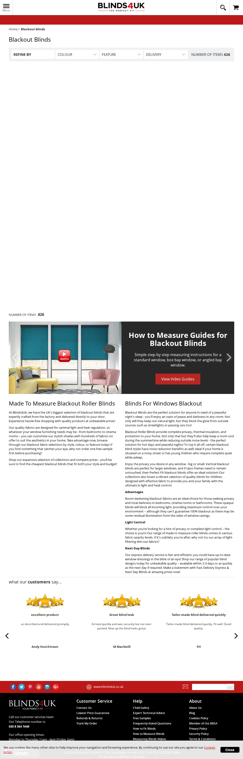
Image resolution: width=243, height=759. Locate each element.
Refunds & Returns (89, 718)
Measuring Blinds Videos (149, 739)
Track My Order (86, 723)
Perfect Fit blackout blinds (168, 472)
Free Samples (142, 718)
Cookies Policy (198, 718)
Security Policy (199, 734)
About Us (195, 708)
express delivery (142, 555)
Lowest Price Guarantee (92, 713)
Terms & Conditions (202, 739)
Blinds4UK (20, 412)
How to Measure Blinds (148, 734)
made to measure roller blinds (187, 533)
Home (13, 29)
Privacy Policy (198, 729)
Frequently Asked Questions (152, 723)
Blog (192, 713)
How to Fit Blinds (144, 729)
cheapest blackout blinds (48, 464)
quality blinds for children (204, 477)
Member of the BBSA (203, 723)
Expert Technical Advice (149, 713)
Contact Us (84, 708)
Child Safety (141, 708)
